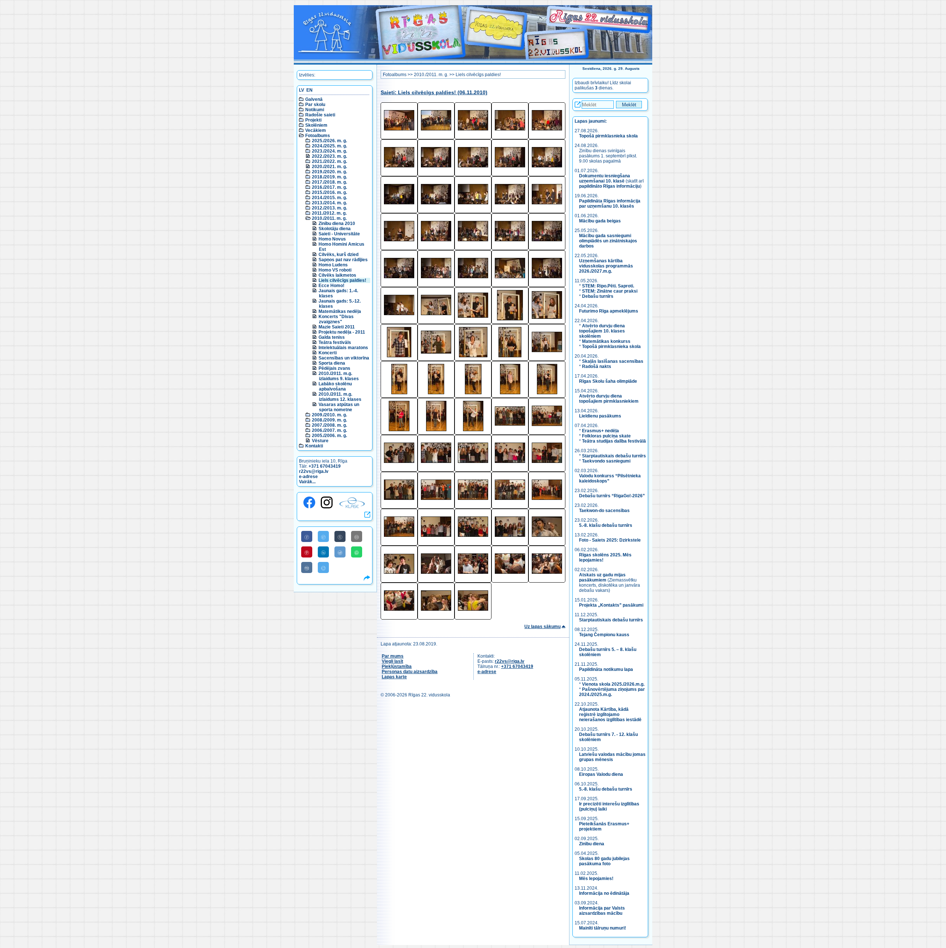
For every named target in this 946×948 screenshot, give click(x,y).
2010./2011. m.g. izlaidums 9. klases (339, 376)
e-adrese (308, 476)
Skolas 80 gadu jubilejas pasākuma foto (604, 861)
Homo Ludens (333, 264)
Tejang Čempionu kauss (604, 634)
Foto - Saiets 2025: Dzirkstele (610, 540)
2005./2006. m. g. (329, 435)
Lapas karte (394, 676)
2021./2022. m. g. (329, 161)
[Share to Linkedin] (323, 551)
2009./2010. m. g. (329, 414)
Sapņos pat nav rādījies (343, 259)
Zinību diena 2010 (337, 223)
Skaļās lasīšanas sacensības (612, 361)
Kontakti (314, 446)
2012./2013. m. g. (329, 208)
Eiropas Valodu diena (601, 774)
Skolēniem (316, 125)
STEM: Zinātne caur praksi (609, 291)
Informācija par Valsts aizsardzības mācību (602, 911)
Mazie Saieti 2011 (337, 327)
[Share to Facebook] (306, 536)
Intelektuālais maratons (343, 347)
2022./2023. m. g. (329, 156)
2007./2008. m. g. (329, 425)
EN (309, 90)
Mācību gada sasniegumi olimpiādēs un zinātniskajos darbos (608, 241)
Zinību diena (591, 843)
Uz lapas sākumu (542, 626)
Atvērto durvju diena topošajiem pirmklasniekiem (609, 398)
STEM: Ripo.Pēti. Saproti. (608, 286)
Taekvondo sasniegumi (607, 461)
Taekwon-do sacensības (604, 510)
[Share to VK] (306, 567)
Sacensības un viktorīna (344, 358)
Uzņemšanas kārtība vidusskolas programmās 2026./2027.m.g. (606, 266)
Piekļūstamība (397, 666)
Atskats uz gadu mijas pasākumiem (602, 577)
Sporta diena (332, 363)
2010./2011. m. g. (329, 218)
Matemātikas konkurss (606, 341)
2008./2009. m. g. (329, 420)
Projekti (313, 120)
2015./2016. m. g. (329, 192)
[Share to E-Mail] (356, 536)
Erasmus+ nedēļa (600, 430)
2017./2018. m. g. (329, 182)
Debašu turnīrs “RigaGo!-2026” (612, 495)
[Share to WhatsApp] (356, 551)
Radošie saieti (320, 114)
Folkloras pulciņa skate (606, 436)
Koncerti (328, 352)
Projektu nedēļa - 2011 (342, 332)
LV (301, 90)
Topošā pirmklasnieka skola (608, 136)
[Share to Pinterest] (306, 551)
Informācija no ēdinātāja (604, 893)
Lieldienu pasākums (600, 416)
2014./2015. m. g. (329, 197)
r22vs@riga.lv (314, 471)
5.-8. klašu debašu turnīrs (606, 525)
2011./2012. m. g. (329, 213)
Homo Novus (332, 239)
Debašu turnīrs (597, 296)
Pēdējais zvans (334, 368)
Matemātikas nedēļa (340, 311)
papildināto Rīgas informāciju (609, 186)
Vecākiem (315, 130)
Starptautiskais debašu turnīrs (614, 455)
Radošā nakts (596, 366)
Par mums (393, 656)
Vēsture (320, 440)
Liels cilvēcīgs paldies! (342, 280)
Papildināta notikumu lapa (606, 669)
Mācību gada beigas (600, 221)
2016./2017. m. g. (329, 187)
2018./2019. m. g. (329, 177)
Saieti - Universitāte (339, 233)
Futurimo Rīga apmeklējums (608, 311)
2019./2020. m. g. (329, 171)
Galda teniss (332, 337)
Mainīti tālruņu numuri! (602, 928)
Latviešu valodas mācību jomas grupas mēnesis (612, 757)
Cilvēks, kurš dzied (338, 254)
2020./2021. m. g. (329, 166)
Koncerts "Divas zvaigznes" (336, 319)
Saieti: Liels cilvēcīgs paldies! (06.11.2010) (434, 92)
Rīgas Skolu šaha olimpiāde (608, 381)
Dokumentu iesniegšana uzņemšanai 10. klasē (604, 178)
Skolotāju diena (335, 228)
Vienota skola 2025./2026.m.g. (613, 684)
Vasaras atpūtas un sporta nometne (339, 407)
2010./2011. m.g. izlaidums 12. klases (340, 397)
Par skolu (315, 104)
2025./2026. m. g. (329, 140)
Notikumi (314, 109)
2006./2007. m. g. (329, 430)
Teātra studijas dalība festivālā (614, 441)
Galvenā (314, 99)
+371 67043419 (325, 466)
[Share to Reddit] (340, 551)
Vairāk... (307, 481)
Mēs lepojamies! (596, 878)
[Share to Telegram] (323, 567)
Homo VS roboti (335, 270)
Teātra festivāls (335, 342)
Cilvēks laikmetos (337, 275)
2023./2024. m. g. (329, 151)
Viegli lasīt (392, 661)
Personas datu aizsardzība (410, 671)
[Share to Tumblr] (340, 536)
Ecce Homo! (331, 285)
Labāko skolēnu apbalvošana (335, 386)
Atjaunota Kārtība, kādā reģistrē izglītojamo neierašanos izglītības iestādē (610, 714)
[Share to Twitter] (323, 536)
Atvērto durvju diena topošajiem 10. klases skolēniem (602, 331)
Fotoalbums (317, 135)
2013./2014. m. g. (329, 202)
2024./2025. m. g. (329, 146)
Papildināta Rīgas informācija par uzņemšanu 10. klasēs (609, 203)
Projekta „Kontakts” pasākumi (611, 605)
